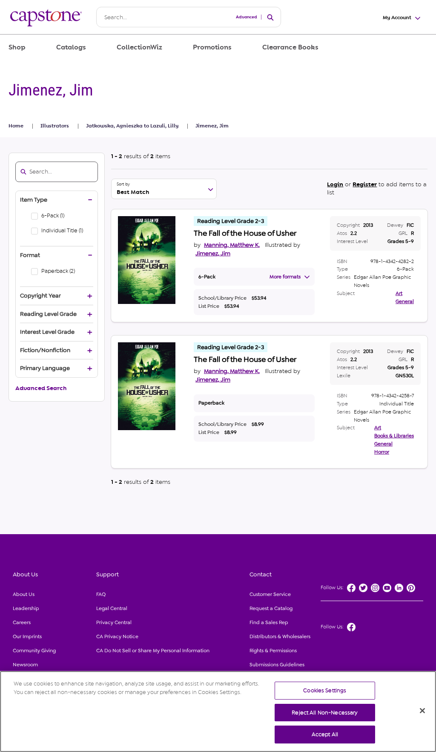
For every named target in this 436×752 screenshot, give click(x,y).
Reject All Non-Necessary (325, 712)
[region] (218, 711)
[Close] (422, 710)
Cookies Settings (324, 690)
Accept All (325, 734)
